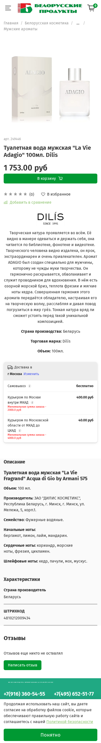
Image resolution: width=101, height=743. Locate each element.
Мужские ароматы (21, 29)
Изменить (31, 374)
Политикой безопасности (69, 721)
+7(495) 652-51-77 (74, 694)
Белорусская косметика (47, 23)
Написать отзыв (22, 665)
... (77, 23)
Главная (11, 23)
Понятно (50, 735)
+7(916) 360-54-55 (24, 694)
